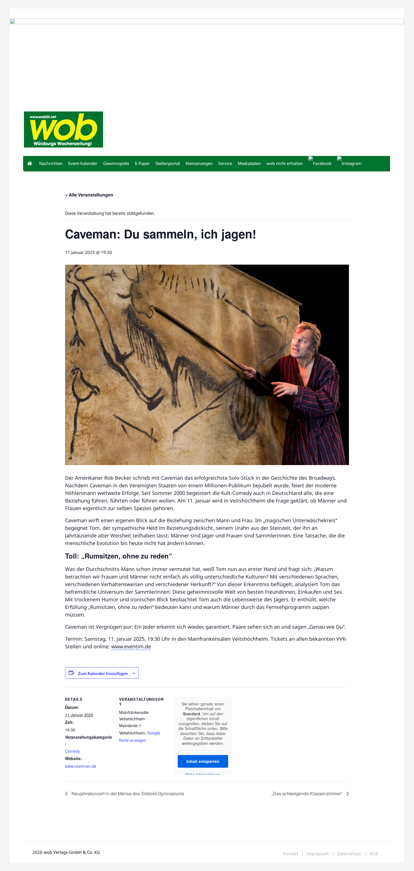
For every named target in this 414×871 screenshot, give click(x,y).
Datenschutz (349, 854)
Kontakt (88, 13)
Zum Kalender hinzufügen (103, 673)
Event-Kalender (82, 163)
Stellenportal (167, 163)
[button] (383, 164)
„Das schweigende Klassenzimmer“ (307, 793)
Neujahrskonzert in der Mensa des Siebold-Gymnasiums (127, 793)
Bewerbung (129, 13)
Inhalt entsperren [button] (202, 761)
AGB (374, 854)
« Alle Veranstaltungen (89, 194)
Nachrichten (51, 163)
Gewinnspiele (116, 163)
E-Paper (142, 163)
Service (225, 163)
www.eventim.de (131, 646)
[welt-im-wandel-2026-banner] (207, 60)
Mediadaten (34, 13)
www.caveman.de (80, 766)
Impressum (107, 13)
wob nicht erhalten (63, 13)
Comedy (72, 751)
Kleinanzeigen (199, 163)
